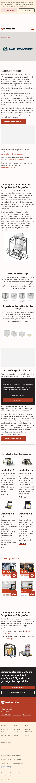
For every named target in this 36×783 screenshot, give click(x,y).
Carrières (4, 739)
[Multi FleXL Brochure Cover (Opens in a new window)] (27, 570)
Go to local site (9, 10)
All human (9, 779)
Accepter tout (18, 400)
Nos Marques (5, 735)
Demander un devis (18, 687)
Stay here (24, 9)
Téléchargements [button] (9, 558)
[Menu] (33, 28)
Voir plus (4, 495)
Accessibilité (5, 752)
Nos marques (5, 37)
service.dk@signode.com (17, 160)
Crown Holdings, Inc (20, 772)
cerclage (10, 639)
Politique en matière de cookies (11, 755)
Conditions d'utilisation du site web (12, 763)
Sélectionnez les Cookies (18, 395)
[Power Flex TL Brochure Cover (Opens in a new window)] (27, 588)
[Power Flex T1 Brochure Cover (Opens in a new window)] (9, 588)
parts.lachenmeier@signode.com (12, 154)
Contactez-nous (17, 715)
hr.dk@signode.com (8, 167)
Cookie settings (6, 767)
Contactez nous (6, 742)
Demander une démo (18, 692)
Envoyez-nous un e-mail (14, 121)
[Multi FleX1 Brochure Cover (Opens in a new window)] (9, 570)
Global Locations (27, 715)
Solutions (16, 735)
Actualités (28, 735)
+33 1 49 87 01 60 (6, 715)
